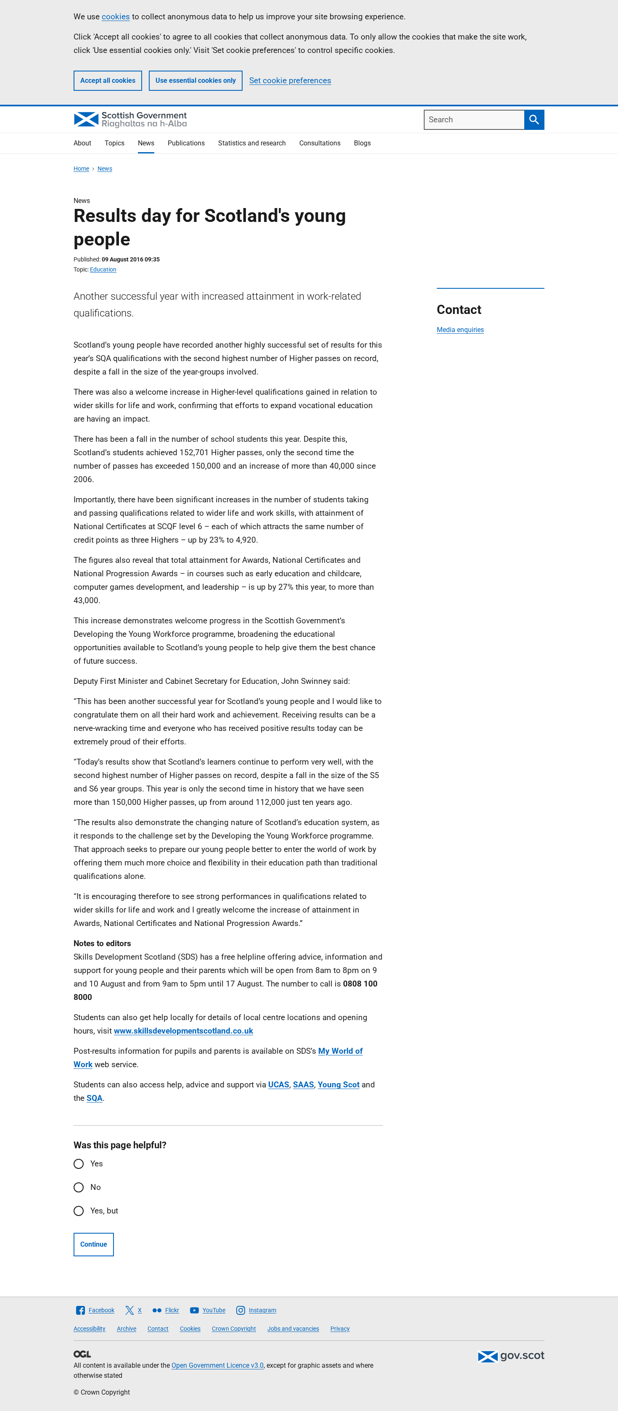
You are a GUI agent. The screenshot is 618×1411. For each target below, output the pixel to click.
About (82, 143)
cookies (116, 16)
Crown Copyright (234, 1328)
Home (81, 168)
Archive (126, 1328)
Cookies (190, 1328)
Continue (93, 1244)
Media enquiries (460, 330)
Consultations (320, 143)
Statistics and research (252, 143)
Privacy (340, 1328)
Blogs (362, 143)
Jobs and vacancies (293, 1328)
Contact (158, 1328)
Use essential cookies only (196, 80)
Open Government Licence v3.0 (218, 1365)
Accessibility (90, 1328)
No (95, 1187)
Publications (186, 143)
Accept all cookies (107, 80)
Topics (114, 143)
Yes (96, 1163)
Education (103, 269)
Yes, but (104, 1211)
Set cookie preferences (290, 80)
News (146, 143)
